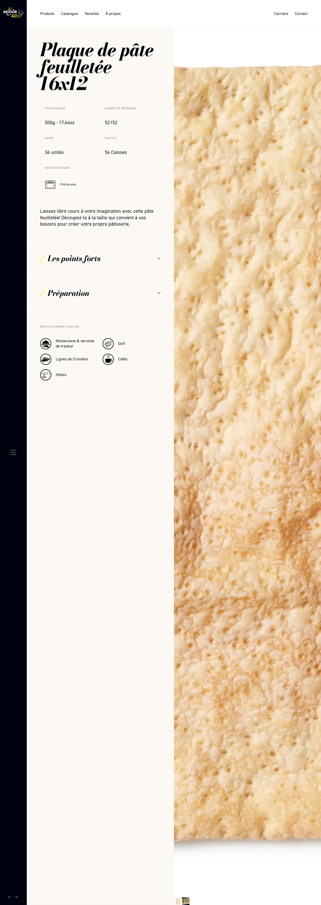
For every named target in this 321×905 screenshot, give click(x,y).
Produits (47, 14)
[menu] (13, 452)
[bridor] (13, 13)
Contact (301, 14)
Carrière (281, 14)
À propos (113, 14)
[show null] (185, 901)
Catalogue (69, 14)
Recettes (92, 14)
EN (9, 899)
